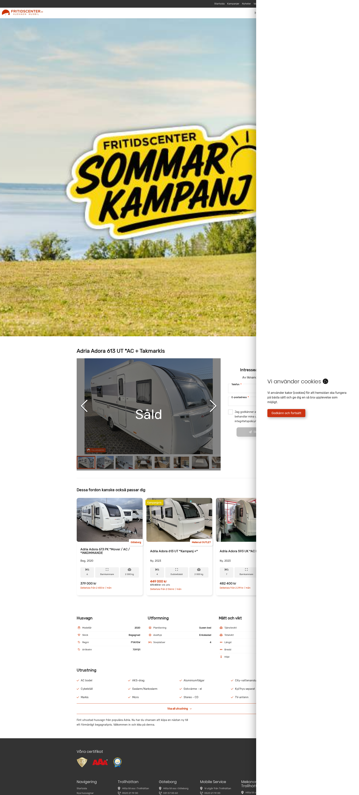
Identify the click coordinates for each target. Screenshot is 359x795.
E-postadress (240, 397)
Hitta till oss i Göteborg (175, 788)
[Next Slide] (213, 406)
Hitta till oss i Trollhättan (135, 788)
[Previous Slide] (84, 406)
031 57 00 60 (170, 793)
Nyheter (246, 3)
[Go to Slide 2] (105, 462)
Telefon (236, 384)
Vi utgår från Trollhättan (217, 788)
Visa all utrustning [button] (177, 708)
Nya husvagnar (85, 793)
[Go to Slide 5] (162, 462)
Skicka (257, 432)
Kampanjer (233, 3)
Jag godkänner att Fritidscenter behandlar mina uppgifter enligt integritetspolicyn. (255, 416)
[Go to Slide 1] (86, 462)
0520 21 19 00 (130, 793)
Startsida (219, 3)
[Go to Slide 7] (200, 462)
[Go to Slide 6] (181, 462)
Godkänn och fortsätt (286, 413)
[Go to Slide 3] (124, 462)
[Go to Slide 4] (143, 462)
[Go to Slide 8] (219, 462)
